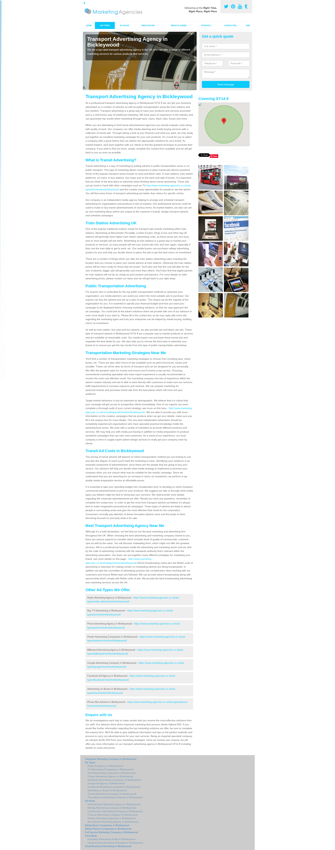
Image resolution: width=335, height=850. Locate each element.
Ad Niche (124, 25)
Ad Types (105, 25)
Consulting (230, 25)
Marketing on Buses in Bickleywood (107, 790)
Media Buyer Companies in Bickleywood (107, 825)
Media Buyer (148, 25)
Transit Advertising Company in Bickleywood (112, 793)
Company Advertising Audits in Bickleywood (111, 839)
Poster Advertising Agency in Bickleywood (110, 776)
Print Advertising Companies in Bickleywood (112, 773)
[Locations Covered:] (84, 3)
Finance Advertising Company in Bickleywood (112, 814)
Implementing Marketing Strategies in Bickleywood (115, 842)
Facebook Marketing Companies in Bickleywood (114, 786)
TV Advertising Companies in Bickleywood (111, 769)
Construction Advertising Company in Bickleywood (115, 811)
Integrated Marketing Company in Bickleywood (110, 759)
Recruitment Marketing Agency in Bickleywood (113, 821)
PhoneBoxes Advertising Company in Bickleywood (115, 797)
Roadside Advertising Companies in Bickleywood (114, 779)
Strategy (206, 25)
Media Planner (179, 25)
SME (248, 25)
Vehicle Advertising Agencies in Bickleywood (112, 818)
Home (89, 25)
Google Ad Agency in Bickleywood (106, 783)
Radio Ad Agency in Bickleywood (105, 766)
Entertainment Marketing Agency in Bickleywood (114, 804)
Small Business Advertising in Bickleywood (108, 846)
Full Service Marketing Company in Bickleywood (111, 832)
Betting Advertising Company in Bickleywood (112, 807)
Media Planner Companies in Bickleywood (108, 828)
